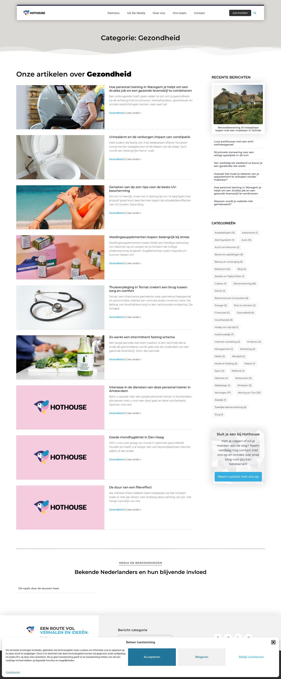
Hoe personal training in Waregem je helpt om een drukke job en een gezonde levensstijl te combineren (150, 88)
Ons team (179, 13)
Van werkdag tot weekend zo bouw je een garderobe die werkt (238, 164)
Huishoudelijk (224, 334)
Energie (221, 305)
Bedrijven (222, 269)
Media (220, 356)
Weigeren (201, 657)
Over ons (159, 13)
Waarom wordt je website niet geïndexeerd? (233, 203)
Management (224, 349)
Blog (241, 269)
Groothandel (224, 319)
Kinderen (254, 341)
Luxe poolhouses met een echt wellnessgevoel (233, 143)
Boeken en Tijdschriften (229, 276)
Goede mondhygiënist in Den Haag (136, 437)
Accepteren (152, 657)
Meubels (238, 356)
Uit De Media (136, 13)
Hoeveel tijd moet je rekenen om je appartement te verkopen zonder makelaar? (236, 176)
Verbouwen (243, 378)
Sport (219, 370)
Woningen (223, 392)
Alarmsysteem (224, 239)
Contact (199, 13)
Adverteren (250, 232)
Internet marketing (227, 341)
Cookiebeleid (13, 672)
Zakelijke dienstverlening (230, 407)
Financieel (222, 312)
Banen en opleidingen (229, 254)
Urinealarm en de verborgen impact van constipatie (149, 137)
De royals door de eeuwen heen (39, 588)
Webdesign (222, 385)
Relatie (249, 363)
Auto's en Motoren (227, 247)
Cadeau (220, 283)
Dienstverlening (244, 283)
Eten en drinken (245, 305)
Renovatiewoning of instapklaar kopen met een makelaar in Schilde (238, 129)
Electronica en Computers (231, 298)
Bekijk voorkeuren (251, 657)
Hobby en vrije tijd (226, 327)
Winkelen (244, 385)
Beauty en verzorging (229, 261)
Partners (113, 13)
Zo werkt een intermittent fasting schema (142, 337)
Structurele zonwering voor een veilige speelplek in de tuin (234, 154)
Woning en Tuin (249, 392)
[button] (273, 642)
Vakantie (221, 378)
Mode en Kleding (226, 363)
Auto (246, 239)
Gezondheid (116, 112)
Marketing (247, 349)
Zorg (219, 414)
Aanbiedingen (225, 232)
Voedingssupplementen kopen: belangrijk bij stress (149, 237)
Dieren (220, 290)
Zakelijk (220, 399)
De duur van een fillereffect (130, 487)
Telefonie (237, 370)
